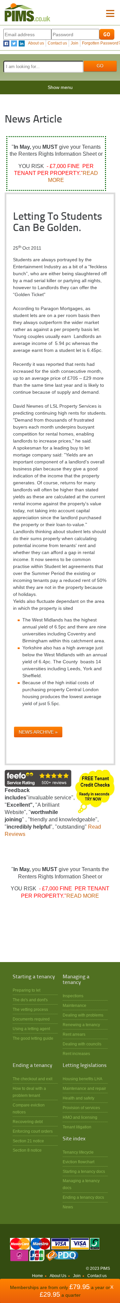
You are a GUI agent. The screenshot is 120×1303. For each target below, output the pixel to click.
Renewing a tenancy (81, 1024)
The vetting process (30, 1009)
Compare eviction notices (29, 1108)
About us (36, 43)
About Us (58, 1275)
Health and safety (78, 1098)
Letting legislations (85, 1065)
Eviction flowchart (78, 1162)
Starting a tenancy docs (84, 1171)
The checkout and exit (32, 1079)
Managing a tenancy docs (81, 1184)
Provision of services (81, 1107)
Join (74, 43)
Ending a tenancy (32, 1065)
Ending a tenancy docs (83, 1197)
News (68, 1207)
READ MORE (82, 896)
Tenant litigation (77, 1127)
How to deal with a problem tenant (29, 1092)
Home (37, 1275)
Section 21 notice (28, 1141)
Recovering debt (28, 1121)
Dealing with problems (83, 1015)
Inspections (73, 996)
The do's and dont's (30, 1000)
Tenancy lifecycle (78, 1152)
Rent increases (76, 1053)
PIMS (27, 12)
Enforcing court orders (33, 1131)
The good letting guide (33, 1038)
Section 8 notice (27, 1150)
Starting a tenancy (34, 977)
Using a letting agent (31, 1028)
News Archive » (38, 732)
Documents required (31, 1019)
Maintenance (74, 1005)
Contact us (57, 43)
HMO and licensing (80, 1117)
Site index (74, 1139)
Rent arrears (74, 1034)
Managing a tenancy (76, 979)
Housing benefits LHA (82, 1079)
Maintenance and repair (84, 1088)
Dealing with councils (82, 1044)
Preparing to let (26, 990)
